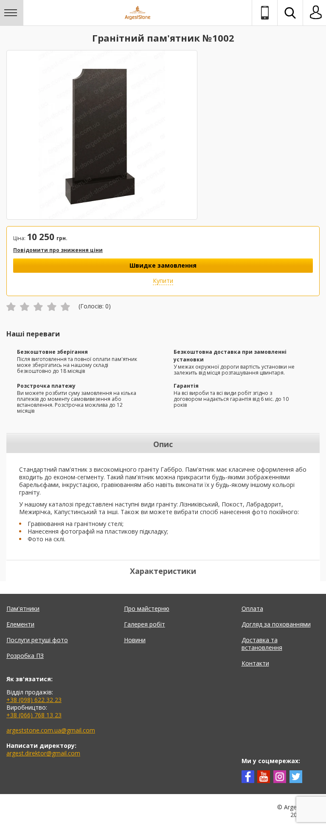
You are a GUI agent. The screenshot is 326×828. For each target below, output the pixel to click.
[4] (51, 306)
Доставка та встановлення (262, 644)
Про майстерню (146, 608)
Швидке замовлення (163, 265)
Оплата (252, 608)
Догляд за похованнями (276, 624)
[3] (38, 306)
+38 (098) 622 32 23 (34, 700)
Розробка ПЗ (25, 656)
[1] (11, 306)
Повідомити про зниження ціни (58, 250)
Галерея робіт (144, 624)
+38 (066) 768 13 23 (34, 715)
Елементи (20, 624)
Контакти (255, 663)
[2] (24, 306)
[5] (65, 306)
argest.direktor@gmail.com (43, 753)
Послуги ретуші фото (37, 640)
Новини (135, 640)
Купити (163, 281)
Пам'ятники (22, 608)
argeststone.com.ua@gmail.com (50, 730)
